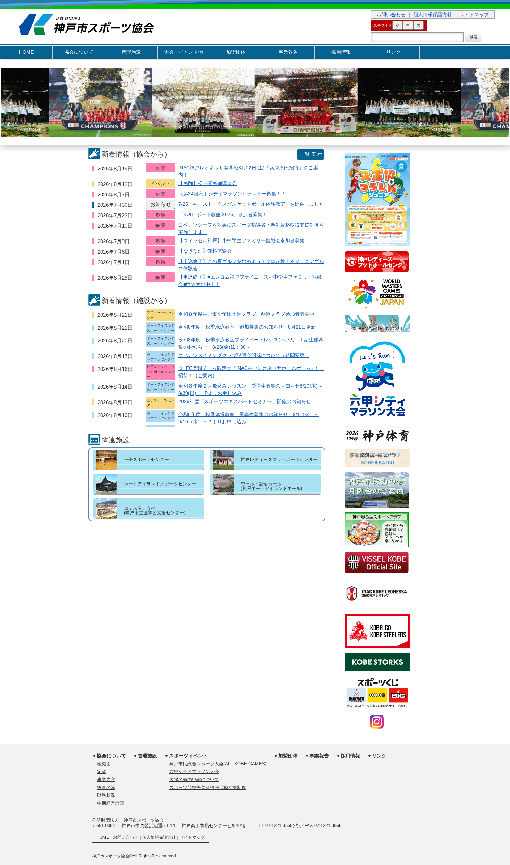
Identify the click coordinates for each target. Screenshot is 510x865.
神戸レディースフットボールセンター (279, 459)
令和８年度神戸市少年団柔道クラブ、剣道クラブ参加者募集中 (246, 314)
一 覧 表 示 (310, 154)
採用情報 (341, 52)
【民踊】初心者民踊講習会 (207, 183)
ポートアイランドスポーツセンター (160, 484)
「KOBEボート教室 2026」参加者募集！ (222, 214)
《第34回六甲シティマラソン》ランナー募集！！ (232, 193)
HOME (26, 52)
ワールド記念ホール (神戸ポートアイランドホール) (271, 486)
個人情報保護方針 (432, 14)
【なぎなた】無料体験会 (205, 251)
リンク (393, 52)
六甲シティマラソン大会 (194, 771)
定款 (101, 771)
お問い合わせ (391, 14)
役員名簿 (106, 787)
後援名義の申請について (194, 779)
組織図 (104, 764)
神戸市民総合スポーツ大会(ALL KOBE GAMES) (217, 764)
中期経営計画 (110, 803)
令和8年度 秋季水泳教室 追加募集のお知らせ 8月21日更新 (247, 327)
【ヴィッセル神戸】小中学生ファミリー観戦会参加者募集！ (243, 240)
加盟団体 (236, 52)
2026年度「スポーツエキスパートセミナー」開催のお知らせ (244, 401)
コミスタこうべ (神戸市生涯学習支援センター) (154, 510)
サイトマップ (474, 14)
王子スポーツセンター (146, 459)
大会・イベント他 (183, 52)
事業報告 (288, 52)
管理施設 (131, 52)
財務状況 (106, 795)
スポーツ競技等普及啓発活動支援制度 (207, 787)
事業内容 (106, 779)
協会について (78, 52)
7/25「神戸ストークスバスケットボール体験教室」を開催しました (251, 204)
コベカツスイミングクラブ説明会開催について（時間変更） (243, 355)
